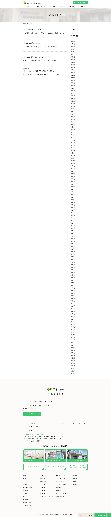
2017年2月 (73, 225)
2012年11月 (73, 305)
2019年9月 (73, 175)
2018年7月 (73, 197)
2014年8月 (73, 274)
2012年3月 (73, 318)
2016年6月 (73, 238)
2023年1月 (73, 109)
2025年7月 (73, 61)
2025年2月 (73, 69)
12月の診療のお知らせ (33, 43)
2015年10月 (73, 251)
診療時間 (26, 484)
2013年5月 (73, 295)
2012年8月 (73, 309)
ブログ (72, 33)
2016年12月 (73, 228)
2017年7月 (73, 217)
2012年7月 (73, 311)
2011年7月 (73, 329)
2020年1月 (73, 168)
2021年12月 (73, 131)
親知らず (58, 487)
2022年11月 (73, 113)
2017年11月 (73, 210)
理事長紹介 (26, 490)
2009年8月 (73, 360)
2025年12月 (73, 52)
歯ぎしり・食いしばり (62, 493)
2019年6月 (73, 179)
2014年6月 (73, 277)
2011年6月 (73, 331)
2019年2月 (73, 186)
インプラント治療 (61, 484)
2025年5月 (73, 64)
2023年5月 (73, 103)
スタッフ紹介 (27, 493)
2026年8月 (73, 39)
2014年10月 (73, 270)
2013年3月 (73, 298)
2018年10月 (73, 192)
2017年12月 (73, 209)
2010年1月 (73, 353)
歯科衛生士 (76, 481)
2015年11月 (73, 249)
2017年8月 (73, 215)
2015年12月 (73, 248)
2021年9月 (73, 135)
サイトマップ (27, 505)
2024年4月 (73, 85)
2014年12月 (73, 267)
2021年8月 (73, 137)
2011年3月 (73, 336)
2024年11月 (73, 74)
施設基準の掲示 (27, 502)
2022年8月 (73, 118)
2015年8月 (73, 254)
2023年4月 (73, 105)
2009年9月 (73, 358)
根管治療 (42, 478)
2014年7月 (73, 275)
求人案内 (82, 6)
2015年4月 (73, 261)
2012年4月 (73, 316)
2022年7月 (73, 119)
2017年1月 (73, 227)
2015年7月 (73, 256)
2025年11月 (73, 54)
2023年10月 (73, 95)
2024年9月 (73, 77)
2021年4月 (73, 144)
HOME (29, 6)
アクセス (26, 481)
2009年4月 (73, 363)
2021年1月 (73, 148)
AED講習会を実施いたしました (36, 57)
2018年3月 (73, 204)
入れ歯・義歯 (60, 481)
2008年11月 (73, 371)
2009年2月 (73, 366)
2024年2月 (73, 88)
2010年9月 (73, 345)
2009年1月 (73, 368)
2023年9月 (73, 96)
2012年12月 (73, 303)
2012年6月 (73, 313)
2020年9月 (73, 155)
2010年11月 (73, 342)
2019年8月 (73, 176)
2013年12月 (73, 285)
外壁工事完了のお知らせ (33, 29)
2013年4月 (73, 297)
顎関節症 (58, 490)
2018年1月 (73, 207)
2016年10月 (73, 231)
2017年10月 (73, 212)
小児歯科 (42, 490)
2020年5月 (73, 161)
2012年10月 (73, 306)
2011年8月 (73, 327)
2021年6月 (73, 140)
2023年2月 (73, 108)
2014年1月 (73, 283)
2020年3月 (73, 165)
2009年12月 (73, 355)
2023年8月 (73, 98)
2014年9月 (73, 272)
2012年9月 (73, 308)
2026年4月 (73, 46)
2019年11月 (73, 171)
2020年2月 (73, 166)
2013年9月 (73, 288)
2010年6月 (73, 349)
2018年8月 (73, 196)
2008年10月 (73, 373)
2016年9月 (73, 233)
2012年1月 (73, 321)
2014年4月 (73, 280)
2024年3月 (73, 87)
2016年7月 (73, 236)
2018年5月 (73, 201)
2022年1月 (73, 129)
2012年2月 (73, 319)
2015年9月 (73, 253)
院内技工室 (26, 496)
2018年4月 (73, 202)
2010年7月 (73, 347)
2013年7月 (73, 292)
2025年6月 (73, 62)
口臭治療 (42, 484)
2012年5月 (73, 314)
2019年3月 (73, 184)
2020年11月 (73, 152)
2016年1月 (73, 246)
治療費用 (71, 6)
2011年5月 (73, 332)
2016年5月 (73, 240)
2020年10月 (73, 153)
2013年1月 (73, 301)
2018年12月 (73, 189)
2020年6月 (73, 160)
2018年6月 (73, 199)
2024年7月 (73, 80)
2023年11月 (73, 93)
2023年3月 (73, 106)
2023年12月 (73, 92)
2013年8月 (73, 290)
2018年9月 (73, 194)
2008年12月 (73, 370)
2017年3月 (73, 223)
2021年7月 (73, 139)
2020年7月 (73, 158)
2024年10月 (73, 75)
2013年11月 (73, 287)
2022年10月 (73, 114)
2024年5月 (73, 83)
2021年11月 (73, 132)
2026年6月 (73, 43)
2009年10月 (73, 357)
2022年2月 (73, 127)
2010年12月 (73, 340)
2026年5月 (73, 44)
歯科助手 (75, 484)
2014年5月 (73, 279)
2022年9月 (73, 116)
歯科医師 (75, 478)
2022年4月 (73, 124)
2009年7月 (73, 362)
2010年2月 (73, 352)
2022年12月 (73, 111)
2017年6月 (73, 218)
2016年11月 (73, 230)
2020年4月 (73, 163)
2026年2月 (73, 49)
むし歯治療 (43, 475)
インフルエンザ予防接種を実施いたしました (40, 71)
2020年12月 (73, 150)
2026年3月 (73, 48)
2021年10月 (73, 134)
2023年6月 (73, 101)
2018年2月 (73, 205)
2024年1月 (73, 90)
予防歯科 (42, 487)
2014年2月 (73, 282)
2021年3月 (73, 145)
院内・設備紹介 (27, 487)
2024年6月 (73, 82)
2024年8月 (73, 78)
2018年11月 (73, 191)
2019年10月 (73, 173)
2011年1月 (73, 339)
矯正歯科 (42, 493)
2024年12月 (73, 72)
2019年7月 (73, 178)
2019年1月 (73, 187)
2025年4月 (73, 66)
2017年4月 (73, 222)
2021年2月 (73, 147)
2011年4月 (73, 334)
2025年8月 (73, 59)
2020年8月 (73, 157)
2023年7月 (73, 100)
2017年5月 (73, 220)
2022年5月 (73, 122)
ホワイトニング (60, 478)
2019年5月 (73, 181)
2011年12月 (73, 323)
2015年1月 (73, 266)
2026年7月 (73, 41)
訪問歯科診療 (60, 496)
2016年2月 (73, 244)
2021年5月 (73, 142)
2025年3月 (73, 67)
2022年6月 (73, 121)
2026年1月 (73, 51)
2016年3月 (73, 243)
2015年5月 (73, 259)
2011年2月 (73, 337)
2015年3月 (73, 262)
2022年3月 (73, 126)
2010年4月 (73, 350)
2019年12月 (73, 170)
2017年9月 (73, 214)
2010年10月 (73, 344)
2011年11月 (73, 324)
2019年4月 (73, 183)
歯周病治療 (43, 481)
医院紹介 (32, 413)
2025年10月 (73, 56)
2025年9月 (73, 57)
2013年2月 (73, 300)
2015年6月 (73, 257)
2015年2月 (73, 264)
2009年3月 (73, 365)
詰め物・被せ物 (60, 475)
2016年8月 (73, 235)
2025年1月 (73, 70)
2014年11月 (73, 269)
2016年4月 (73, 241)
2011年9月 (73, 326)
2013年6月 (73, 293)
